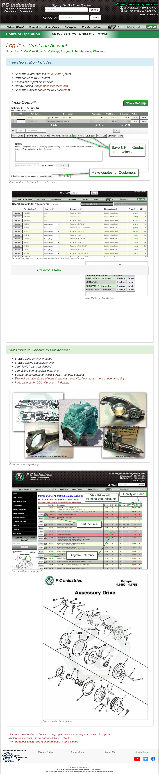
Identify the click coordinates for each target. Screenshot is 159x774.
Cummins (35, 27)
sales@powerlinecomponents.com (138, 4)
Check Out (133, 27)
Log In (151, 27)
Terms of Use (77, 752)
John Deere (52, 27)
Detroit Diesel (15, 27)
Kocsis (86, 27)
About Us (110, 752)
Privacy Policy (45, 752)
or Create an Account (55, 47)
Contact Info (142, 752)
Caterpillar (70, 27)
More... (98, 27)
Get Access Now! (49, 270)
